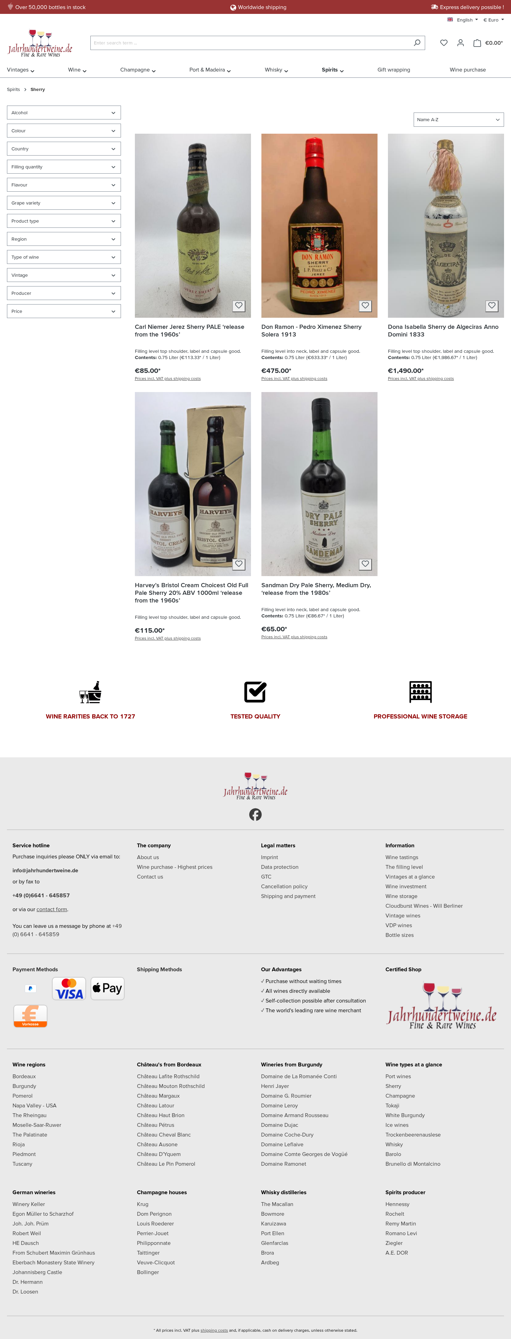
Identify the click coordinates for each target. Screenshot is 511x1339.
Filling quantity (26, 166)
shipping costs (214, 1330)
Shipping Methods (159, 969)
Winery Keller (29, 1204)
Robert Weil (27, 1233)
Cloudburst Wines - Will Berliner (424, 906)
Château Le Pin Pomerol (166, 1164)
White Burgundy (405, 1115)
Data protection (280, 867)
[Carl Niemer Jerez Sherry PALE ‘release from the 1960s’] (193, 226)
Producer (21, 293)
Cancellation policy (284, 886)
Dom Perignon (154, 1214)
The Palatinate (30, 1134)
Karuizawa (273, 1223)
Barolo (393, 1154)
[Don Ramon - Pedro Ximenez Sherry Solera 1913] (319, 226)
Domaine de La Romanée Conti (299, 1076)
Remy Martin (401, 1223)
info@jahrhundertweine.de (45, 870)
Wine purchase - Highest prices (174, 867)
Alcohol (19, 112)
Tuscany (22, 1164)
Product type (25, 221)
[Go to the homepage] (41, 41)
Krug (142, 1204)
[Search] (417, 43)
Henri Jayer (275, 1086)
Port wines (398, 1076)
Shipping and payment (288, 896)
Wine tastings (402, 857)
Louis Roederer (155, 1223)
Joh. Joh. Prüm (31, 1223)
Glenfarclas (274, 1243)
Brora (267, 1252)
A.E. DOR (397, 1252)
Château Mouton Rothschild (171, 1086)
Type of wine (25, 257)
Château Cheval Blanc (164, 1134)
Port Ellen (272, 1233)
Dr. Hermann (28, 1282)
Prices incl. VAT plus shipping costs (168, 378)
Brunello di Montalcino (413, 1164)
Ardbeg (270, 1262)
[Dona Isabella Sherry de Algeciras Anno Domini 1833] (446, 226)
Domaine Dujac (279, 1125)
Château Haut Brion (161, 1115)
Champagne (400, 1095)
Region (19, 239)
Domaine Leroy (279, 1105)
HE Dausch (26, 1243)
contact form (51, 909)
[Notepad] (444, 43)
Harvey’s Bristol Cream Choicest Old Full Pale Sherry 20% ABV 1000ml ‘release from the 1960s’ (191, 592)
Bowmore (272, 1214)
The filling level (404, 867)
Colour (18, 130)
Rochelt (395, 1214)
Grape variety (25, 203)
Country (20, 148)
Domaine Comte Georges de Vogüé (304, 1154)
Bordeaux (24, 1076)
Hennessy (397, 1204)
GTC (266, 876)
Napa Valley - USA (35, 1105)
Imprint (269, 857)
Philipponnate (154, 1243)
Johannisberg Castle (37, 1272)
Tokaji (392, 1105)
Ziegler (394, 1243)
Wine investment (406, 886)
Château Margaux (158, 1095)
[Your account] (460, 43)
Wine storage (401, 896)
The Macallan (277, 1204)
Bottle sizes (400, 935)
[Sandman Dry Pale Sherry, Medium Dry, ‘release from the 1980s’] (319, 484)
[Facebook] (255, 814)
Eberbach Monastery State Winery (54, 1262)
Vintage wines (403, 915)
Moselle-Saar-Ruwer (37, 1125)
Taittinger (148, 1252)
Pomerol (23, 1095)
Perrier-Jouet (153, 1233)
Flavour (19, 185)
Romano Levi (401, 1233)
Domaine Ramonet (283, 1164)
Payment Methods (35, 969)
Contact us (150, 876)
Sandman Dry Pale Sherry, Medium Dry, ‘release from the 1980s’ (316, 588)
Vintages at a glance (410, 876)
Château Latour (155, 1105)
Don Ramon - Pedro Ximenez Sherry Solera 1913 (311, 330)
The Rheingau (30, 1115)
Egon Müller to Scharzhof (43, 1214)
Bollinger (148, 1272)
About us (148, 857)
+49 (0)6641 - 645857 (41, 895)
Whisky (394, 1144)
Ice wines (397, 1125)
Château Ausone (157, 1144)
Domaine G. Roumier (286, 1095)
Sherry (393, 1086)
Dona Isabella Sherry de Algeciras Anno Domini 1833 (443, 330)
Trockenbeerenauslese (413, 1134)
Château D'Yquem (159, 1154)
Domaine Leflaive (282, 1144)
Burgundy (24, 1086)
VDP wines (399, 925)
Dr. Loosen (25, 1291)
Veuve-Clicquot (156, 1262)
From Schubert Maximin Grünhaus (54, 1252)
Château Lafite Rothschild (168, 1076)
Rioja (19, 1144)
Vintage (19, 275)
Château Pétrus (155, 1125)
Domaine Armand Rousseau (294, 1115)
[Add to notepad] (238, 306)
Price (16, 311)
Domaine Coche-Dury (287, 1134)
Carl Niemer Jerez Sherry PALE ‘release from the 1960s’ (189, 330)
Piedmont (24, 1154)
